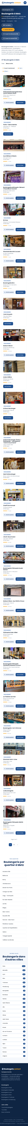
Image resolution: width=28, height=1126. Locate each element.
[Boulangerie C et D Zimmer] (14, 717)
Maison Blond (7, 346)
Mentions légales (8, 1119)
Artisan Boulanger (9, 408)
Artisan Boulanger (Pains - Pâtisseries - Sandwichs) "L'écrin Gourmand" (12, 441)
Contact (23, 1121)
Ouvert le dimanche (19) (11, 34)
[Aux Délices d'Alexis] (14, 145)
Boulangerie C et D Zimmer (12, 728)
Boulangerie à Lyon (6, 1092)
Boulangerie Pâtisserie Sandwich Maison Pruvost (12, 664)
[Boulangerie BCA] (14, 272)
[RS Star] (14, 209)
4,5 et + (6, 71)
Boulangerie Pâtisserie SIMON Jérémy (13, 823)
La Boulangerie (8, 791)
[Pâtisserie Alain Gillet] (14, 622)
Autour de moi (9, 29)
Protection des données (9, 1121)
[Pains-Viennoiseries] (14, 114)
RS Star (5, 220)
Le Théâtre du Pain (9, 697)
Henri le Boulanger (9, 474)
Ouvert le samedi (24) (11, 38)
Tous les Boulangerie (7, 1107)
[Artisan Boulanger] (14, 398)
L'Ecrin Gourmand (9, 537)
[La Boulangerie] (14, 780)
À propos (18, 1121)
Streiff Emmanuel (9, 505)
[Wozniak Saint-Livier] (14, 749)
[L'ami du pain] (14, 304)
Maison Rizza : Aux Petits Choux (13, 601)
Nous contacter (5, 1112)
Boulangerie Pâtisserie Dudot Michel (13, 569)
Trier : (3, 63)
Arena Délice (7, 377)
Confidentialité (19, 1119)
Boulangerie (12, 3)
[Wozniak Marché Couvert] (14, 241)
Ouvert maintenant (9, 68)
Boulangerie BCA (8, 283)
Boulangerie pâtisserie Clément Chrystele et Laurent (14, 188)
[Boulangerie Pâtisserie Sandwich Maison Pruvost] (14, 653)
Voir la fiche (20, 102)
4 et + (20, 68)
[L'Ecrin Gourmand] (14, 526)
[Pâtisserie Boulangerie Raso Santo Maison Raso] (14, 81)
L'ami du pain (7, 314)
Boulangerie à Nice (6, 1095)
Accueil (3, 21)
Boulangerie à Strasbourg (8, 1099)
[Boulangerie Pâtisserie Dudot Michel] (14, 558)
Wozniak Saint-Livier (10, 759)
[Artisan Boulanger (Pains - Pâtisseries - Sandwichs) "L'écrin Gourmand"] (14, 429)
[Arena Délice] (14, 366)
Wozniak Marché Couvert (11, 251)
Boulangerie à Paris (6, 1087)
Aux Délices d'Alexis (9, 156)
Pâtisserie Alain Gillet (10, 632)
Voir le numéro (10, 102)
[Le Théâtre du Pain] (14, 686)
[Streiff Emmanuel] (14, 495)
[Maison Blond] (14, 335)
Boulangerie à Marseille (7, 1090)
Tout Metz (8, 25)
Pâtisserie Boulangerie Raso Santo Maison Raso (12, 92)
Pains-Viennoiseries (10, 125)
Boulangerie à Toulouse (7, 1097)
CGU (14, 1119)
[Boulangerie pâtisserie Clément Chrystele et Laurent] (14, 177)
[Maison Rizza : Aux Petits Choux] (14, 590)
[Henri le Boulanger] (14, 463)
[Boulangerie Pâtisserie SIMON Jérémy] (14, 811)
